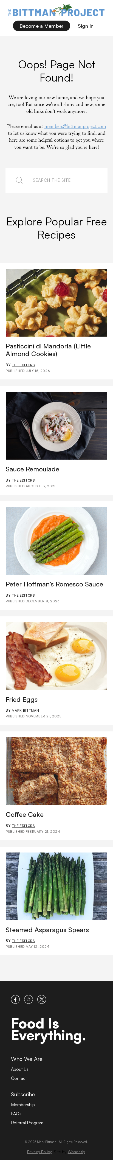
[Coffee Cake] (56, 771)
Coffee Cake (25, 814)
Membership (23, 1104)
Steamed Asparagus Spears (47, 930)
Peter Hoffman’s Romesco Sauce (54, 584)
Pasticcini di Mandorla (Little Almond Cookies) (48, 350)
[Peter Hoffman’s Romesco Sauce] (56, 541)
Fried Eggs (22, 699)
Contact (19, 1078)
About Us (20, 1069)
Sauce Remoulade (32, 469)
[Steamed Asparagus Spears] (56, 886)
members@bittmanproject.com (75, 127)
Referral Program (27, 1122)
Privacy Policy (39, 1151)
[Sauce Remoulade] (56, 426)
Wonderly (76, 1151)
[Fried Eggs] (56, 656)
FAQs (16, 1113)
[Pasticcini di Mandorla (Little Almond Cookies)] (56, 303)
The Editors (23, 365)
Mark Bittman (25, 710)
